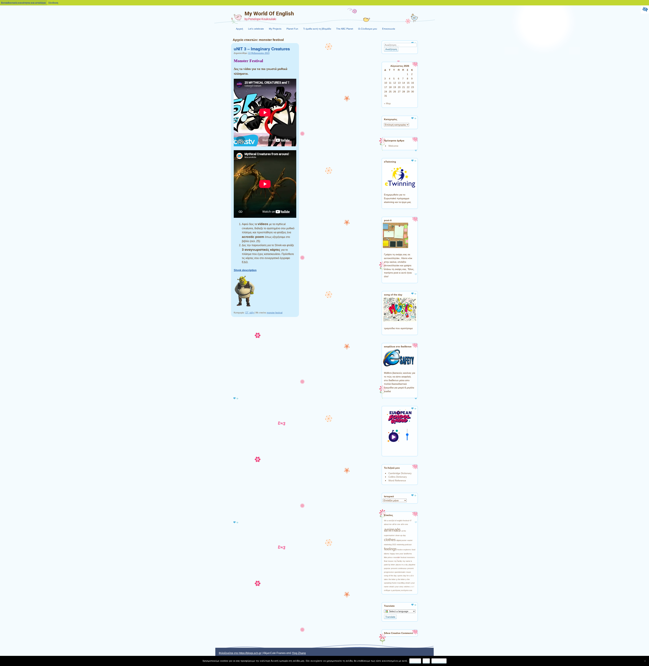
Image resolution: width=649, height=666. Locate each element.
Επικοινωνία (388, 28)
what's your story (396, 587)
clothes (390, 540)
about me (388, 524)
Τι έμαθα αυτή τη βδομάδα (317, 28)
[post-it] (395, 247)
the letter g (393, 579)
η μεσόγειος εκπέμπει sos (401, 590)
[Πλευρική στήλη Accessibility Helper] (645, 9)
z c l (412, 587)
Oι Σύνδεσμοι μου (367, 28)
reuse (408, 572)
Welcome (393, 145)
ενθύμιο (387, 590)
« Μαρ (387, 103)
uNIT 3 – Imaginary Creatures (262, 49)
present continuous (399, 568)
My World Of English (269, 13)
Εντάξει (415, 660)
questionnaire (399, 572)
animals (392, 530)
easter (410, 540)
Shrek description (245, 270)
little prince (388, 557)
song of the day (390, 576)
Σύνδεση (53, 2)
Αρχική (239, 28)
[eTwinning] (400, 187)
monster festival (274, 312)
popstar (387, 568)
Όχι (426, 660)
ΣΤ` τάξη (249, 312)
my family (398, 561)
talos (386, 579)
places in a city (402, 565)
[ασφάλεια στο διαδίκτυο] (398, 365)
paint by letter (389, 565)
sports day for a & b (405, 576)
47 (411, 521)
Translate (390, 616)
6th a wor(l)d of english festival (396, 521)
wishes (407, 587)
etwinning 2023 (390, 545)
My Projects (275, 28)
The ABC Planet (344, 28)
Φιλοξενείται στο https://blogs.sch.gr (240, 653)
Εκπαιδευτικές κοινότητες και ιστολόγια (23, 2)
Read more (439, 660)
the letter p (402, 579)
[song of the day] (400, 321)
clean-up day (400, 535)
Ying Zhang (299, 653)
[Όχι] (644, 661)
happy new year (396, 554)
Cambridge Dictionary (400, 473)
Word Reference (397, 480)
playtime (411, 565)
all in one (404, 524)
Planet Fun (292, 28)
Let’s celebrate (256, 28)
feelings (390, 549)
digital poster (401, 540)
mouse (390, 561)
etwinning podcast (404, 545)
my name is (407, 561)
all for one (396, 524)
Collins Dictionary (397, 476)
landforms (408, 554)
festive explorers (404, 550)
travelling (401, 583)
